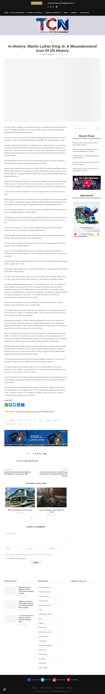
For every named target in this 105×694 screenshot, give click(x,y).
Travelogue (42, 659)
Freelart (69, 691)
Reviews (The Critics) (45, 632)
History (12, 420)
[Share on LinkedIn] (40, 454)
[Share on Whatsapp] (42, 454)
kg (34, 420)
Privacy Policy (59, 688)
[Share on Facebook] (33, 454)
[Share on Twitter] (35, 454)
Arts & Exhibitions (17, 12)
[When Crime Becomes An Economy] (20, 497)
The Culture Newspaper (47, 54)
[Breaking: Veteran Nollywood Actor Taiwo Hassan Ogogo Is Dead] (10, 590)
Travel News (42, 650)
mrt (20, 424)
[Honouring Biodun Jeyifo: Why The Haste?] (51, 497)
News (66, 12)
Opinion (74, 12)
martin (55, 420)
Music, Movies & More (46, 614)
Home (6, 12)
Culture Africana (44, 596)
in (25, 420)
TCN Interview (43, 636)
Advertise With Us (46, 688)
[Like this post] (30, 454)
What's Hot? (42, 663)
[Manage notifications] (4, 689)
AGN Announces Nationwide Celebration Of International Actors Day (86, 170)
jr (29, 420)
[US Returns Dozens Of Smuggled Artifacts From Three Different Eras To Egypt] (10, 604)
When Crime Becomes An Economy (20, 510)
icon (19, 420)
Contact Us (69, 688)
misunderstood (10, 424)
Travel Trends (43, 654)
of (25, 424)
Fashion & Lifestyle (53, 12)
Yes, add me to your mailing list (16, 558)
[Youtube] (56, 7)
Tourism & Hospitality (45, 645)
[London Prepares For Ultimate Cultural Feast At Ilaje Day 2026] (10, 619)
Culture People (43, 601)
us (30, 424)
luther (47, 420)
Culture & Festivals (34, 12)
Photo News (42, 627)
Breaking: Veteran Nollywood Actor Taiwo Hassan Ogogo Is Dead (85, 144)
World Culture (43, 668)
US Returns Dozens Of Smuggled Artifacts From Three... (64, 3)
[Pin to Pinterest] (38, 454)
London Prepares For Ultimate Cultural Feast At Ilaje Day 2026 (26, 618)
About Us (35, 688)
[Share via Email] (45, 454)
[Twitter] (50, 7)
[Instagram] (53, 7)
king (40, 420)
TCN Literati (84, 12)
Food (40, 610)
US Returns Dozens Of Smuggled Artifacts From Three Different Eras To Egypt (85, 150)
